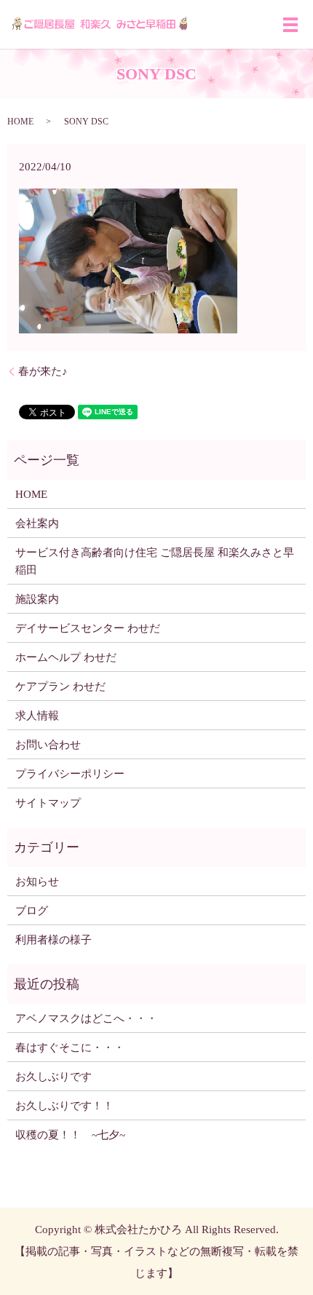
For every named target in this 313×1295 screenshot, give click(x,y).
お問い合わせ (48, 745)
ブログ (31, 910)
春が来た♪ (43, 371)
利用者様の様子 (53, 940)
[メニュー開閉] (290, 24)
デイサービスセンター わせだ (87, 628)
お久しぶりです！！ (64, 1106)
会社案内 (37, 523)
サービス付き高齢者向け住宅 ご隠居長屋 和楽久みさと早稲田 (154, 561)
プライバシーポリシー (69, 774)
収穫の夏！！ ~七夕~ (75, 1135)
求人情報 (37, 715)
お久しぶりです (53, 1076)
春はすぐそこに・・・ (69, 1047)
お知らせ (37, 881)
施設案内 (37, 599)
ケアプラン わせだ (60, 686)
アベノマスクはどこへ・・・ (86, 1018)
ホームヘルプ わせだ (65, 657)
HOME (20, 121)
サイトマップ (48, 803)
